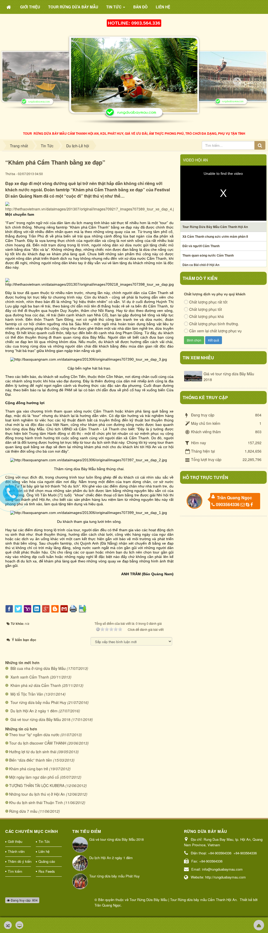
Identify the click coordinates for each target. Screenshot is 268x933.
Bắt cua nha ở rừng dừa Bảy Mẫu (38, 668)
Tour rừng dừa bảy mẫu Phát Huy (38, 702)
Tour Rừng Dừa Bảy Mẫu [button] (73, 6)
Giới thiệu (15, 841)
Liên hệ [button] (163, 6)
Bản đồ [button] (140, 6)
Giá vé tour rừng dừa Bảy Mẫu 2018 (40, 719)
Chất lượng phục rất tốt (208, 302)
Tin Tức (44, 841)
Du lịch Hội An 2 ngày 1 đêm (34, 710)
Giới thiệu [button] (30, 6)
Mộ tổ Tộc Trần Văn (26, 694)
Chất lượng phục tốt (205, 309)
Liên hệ (43, 851)
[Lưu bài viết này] (83, 608)
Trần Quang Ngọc (234, 498)
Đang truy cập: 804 (24, 900)
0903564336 (227, 504)
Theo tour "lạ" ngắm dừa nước (34, 734)
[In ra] (74, 608)
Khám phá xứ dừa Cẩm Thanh (35, 685)
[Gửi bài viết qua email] (64, 608)
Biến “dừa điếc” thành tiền (30, 760)
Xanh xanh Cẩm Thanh (29, 677)
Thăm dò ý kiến (19, 861)
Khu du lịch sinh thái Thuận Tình (36, 802)
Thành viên (16, 851)
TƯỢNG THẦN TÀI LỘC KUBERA (36, 785)
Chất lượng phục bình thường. (214, 323)
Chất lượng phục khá (206, 316)
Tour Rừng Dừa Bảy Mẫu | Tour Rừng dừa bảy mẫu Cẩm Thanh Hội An (183, 899)
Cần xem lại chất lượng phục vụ (215, 330)
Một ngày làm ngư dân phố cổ (34, 777)
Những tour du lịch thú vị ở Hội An (37, 794)
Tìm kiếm (15, 871)
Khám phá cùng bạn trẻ (28, 768)
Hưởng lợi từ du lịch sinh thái (32, 751)
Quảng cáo (46, 861)
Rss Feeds (46, 871)
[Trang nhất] (9, 6)
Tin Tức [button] (114, 6)
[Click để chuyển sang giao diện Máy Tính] (19, 925)
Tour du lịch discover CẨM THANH (37, 743)
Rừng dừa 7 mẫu (23, 811)
